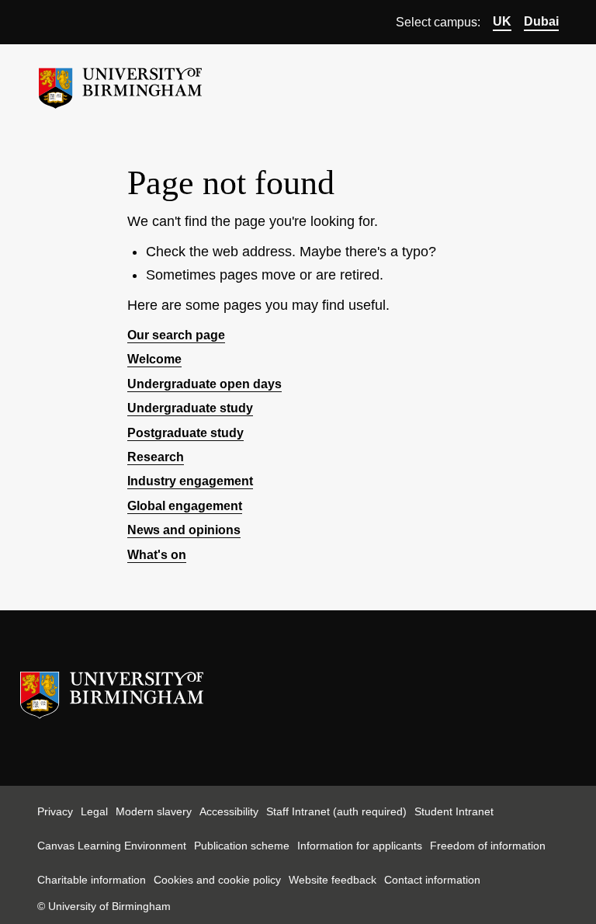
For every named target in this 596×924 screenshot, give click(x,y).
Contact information (432, 880)
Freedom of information (488, 845)
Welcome (154, 359)
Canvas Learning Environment (111, 845)
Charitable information (91, 880)
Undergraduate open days (204, 384)
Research (155, 457)
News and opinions (184, 530)
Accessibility (228, 811)
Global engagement (184, 505)
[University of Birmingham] (120, 82)
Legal (94, 811)
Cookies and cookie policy (217, 880)
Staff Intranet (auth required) (336, 811)
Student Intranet (454, 811)
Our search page (176, 335)
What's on (156, 554)
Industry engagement (190, 481)
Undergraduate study (190, 408)
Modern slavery (154, 811)
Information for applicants (359, 845)
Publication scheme (241, 845)
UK (502, 21)
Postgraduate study (185, 432)
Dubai (541, 21)
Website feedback (332, 880)
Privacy (55, 811)
